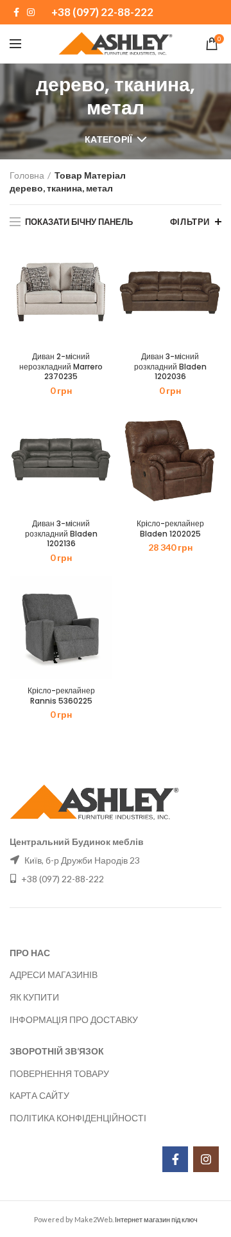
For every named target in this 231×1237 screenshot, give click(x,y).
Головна (27, 175)
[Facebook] (16, 12)
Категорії (109, 139)
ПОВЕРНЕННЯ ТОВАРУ (59, 1073)
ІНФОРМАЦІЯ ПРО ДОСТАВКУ (74, 1019)
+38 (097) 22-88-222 (102, 12)
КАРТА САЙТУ (39, 1095)
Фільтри (190, 222)
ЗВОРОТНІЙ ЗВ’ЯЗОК (57, 1051)
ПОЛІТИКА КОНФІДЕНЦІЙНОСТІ (78, 1117)
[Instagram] (30, 12)
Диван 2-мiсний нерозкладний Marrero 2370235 (61, 367)
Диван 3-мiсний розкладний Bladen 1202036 (170, 367)
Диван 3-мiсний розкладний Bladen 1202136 (61, 534)
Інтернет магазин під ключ (156, 1219)
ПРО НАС (30, 952)
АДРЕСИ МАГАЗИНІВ (54, 974)
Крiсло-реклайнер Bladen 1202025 (170, 528)
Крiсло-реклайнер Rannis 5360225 (61, 696)
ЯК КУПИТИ (34, 997)
